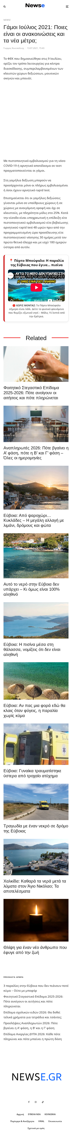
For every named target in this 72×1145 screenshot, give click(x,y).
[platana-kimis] (36, 487)
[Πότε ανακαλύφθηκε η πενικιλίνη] (36, 364)
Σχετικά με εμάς (36, 1128)
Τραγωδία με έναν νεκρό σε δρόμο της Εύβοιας (35, 828)
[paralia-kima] (36, 555)
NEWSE (7, 19)
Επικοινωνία (55, 1121)
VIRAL (41, 1121)
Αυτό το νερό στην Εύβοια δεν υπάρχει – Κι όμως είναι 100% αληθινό (31, 589)
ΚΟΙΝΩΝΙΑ (50, 1114)
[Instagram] (35, 1102)
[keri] (36, 920)
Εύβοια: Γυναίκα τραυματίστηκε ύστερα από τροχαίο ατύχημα (32, 773)
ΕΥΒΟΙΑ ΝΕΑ (34, 1114)
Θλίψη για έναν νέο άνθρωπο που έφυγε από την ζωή (35, 950)
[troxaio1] (36, 802)
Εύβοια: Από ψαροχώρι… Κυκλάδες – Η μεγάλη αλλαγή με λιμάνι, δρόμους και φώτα (33, 520)
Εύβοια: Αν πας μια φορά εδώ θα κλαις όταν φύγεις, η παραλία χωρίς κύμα (34, 710)
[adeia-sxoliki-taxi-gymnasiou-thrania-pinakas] (36, 424)
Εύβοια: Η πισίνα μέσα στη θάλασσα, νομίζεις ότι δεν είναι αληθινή (31, 649)
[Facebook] (29, 1102)
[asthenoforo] (36, 744)
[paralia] (36, 620)
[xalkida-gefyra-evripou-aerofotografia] (36, 857)
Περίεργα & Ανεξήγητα (22, 1121)
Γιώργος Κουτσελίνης (13, 48)
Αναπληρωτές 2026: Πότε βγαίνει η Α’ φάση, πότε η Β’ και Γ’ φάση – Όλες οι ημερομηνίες (36, 453)
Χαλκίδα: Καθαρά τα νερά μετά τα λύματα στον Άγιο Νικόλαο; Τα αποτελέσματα (34, 886)
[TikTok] (42, 1102)
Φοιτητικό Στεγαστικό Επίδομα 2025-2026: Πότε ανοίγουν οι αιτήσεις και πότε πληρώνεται (31, 392)
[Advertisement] (36, 119)
